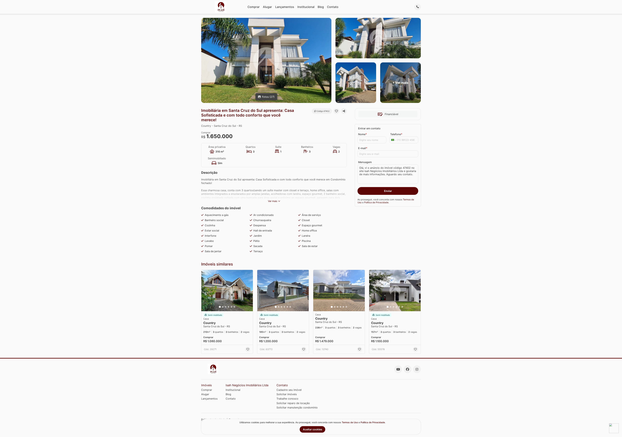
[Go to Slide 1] (220, 307)
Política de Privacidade (376, 202)
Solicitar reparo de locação (293, 403)
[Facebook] (407, 369)
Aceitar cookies (312, 429)
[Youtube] (398, 369)
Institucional (305, 7)
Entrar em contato (369, 128)
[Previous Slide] (204, 290)
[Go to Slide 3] (225, 307)
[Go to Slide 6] (234, 307)
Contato (332, 7)
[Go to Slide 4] (228, 307)
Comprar (254, 7)
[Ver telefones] (417, 7)
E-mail (362, 148)
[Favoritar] (336, 111)
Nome (362, 134)
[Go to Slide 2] (223, 307)
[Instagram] (417, 369)
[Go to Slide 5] (231, 307)
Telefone (396, 134)
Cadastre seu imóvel (289, 389)
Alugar (267, 7)
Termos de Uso (350, 422)
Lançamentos (284, 7)
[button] (227, 290)
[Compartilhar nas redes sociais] (344, 111)
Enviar (388, 191)
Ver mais (272, 201)
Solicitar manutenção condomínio (297, 407)
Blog (321, 7)
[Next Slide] (249, 290)
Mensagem (365, 162)
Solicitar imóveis (286, 394)
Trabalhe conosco (287, 398)
